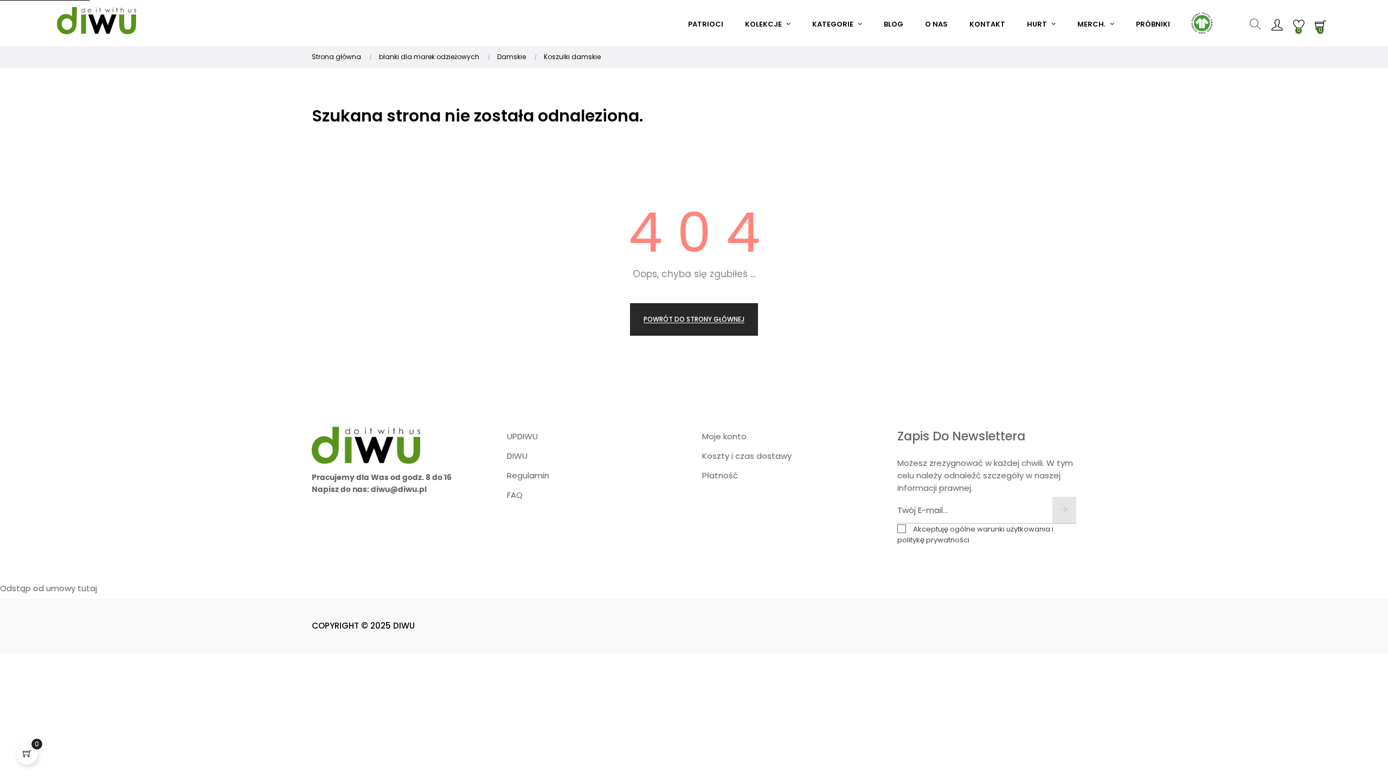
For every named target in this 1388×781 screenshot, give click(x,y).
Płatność (720, 475)
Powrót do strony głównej (694, 319)
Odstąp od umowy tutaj (48, 588)
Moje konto (724, 436)
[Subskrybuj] (1064, 510)
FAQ (515, 495)
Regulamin (528, 475)
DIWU (517, 456)
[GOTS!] (1201, 22)
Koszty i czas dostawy (747, 456)
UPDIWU (522, 436)
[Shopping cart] (27, 754)
